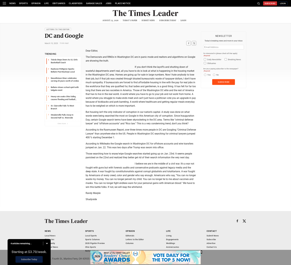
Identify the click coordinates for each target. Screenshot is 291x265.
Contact (212, 231)
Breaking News (234, 59)
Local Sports (91, 236)
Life (46, 3)
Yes (208, 75)
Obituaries (58, 3)
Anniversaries (172, 247)
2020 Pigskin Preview (95, 243)
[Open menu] (4, 3)
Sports (23, 3)
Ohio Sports (90, 247)
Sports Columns (92, 239)
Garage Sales (94, 3)
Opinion (36, 3)
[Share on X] (194, 43)
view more (61, 123)
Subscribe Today (167, 20)
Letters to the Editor (57, 29)
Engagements (172, 239)
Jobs (108, 3)
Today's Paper (130, 20)
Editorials (130, 236)
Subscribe (270, 3)
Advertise (211, 243)
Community (50, 243)
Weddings (170, 243)
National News (51, 247)
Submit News (148, 20)
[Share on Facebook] (188, 43)
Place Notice (123, 3)
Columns (130, 243)
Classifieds (75, 3)
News (12, 3)
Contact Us (212, 247)
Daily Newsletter (214, 59)
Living (168, 236)
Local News (50, 236)
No (217, 75)
